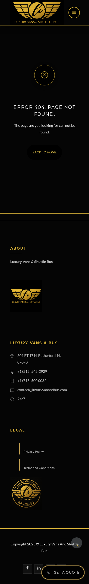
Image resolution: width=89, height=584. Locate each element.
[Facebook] (27, 569)
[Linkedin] (38, 569)
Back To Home (44, 152)
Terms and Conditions (39, 468)
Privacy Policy (34, 452)
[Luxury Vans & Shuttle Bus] (37, 12)
